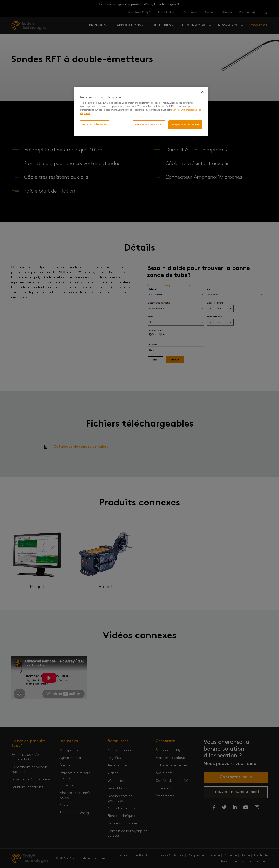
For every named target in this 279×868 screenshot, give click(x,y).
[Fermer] (202, 91)
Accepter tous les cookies (185, 124)
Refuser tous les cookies (149, 124)
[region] (141, 112)
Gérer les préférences (94, 124)
